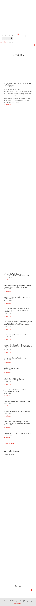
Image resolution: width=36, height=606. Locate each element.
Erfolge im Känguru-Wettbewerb (15, 358)
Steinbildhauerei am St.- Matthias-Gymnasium (17, 244)
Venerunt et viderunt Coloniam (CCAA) (17, 401)
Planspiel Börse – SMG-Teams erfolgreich (18, 433)
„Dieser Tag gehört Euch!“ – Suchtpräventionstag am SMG (14, 379)
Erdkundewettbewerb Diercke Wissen (17, 412)
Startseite (3, 42)
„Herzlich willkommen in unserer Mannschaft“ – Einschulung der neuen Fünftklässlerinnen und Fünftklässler (16, 191)
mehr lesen (7, 104)
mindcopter (18, 603)
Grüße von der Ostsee (11, 368)
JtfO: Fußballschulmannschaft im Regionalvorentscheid (15, 390)
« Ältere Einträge (9, 444)
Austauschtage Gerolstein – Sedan (15, 335)
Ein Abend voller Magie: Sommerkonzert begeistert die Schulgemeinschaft (17, 286)
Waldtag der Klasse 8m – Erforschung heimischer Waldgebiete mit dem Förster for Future (18, 346)
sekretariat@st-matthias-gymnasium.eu (16, 502)
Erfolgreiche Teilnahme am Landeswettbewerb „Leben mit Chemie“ (17, 274)
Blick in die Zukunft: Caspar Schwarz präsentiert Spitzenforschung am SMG (17, 422)
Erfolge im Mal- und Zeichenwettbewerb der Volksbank (17, 84)
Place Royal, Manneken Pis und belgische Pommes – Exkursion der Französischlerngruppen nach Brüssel (18, 323)
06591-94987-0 (8, 498)
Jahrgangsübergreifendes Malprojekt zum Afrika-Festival (18, 298)
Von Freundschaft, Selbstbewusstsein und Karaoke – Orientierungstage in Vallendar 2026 (17, 310)
